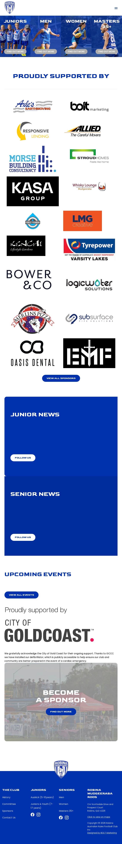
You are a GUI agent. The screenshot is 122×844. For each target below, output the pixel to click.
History (6, 797)
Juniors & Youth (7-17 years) (42, 806)
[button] (61, 378)
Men (61, 797)
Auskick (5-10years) (42, 797)
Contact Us (8, 817)
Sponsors (7, 811)
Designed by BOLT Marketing (102, 832)
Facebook (61, 817)
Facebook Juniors (32, 814)
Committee (9, 804)
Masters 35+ (66, 811)
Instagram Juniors (38, 814)
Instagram (67, 817)
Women (63, 804)
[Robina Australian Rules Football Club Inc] (9, 7)
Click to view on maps (98, 817)
